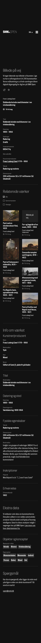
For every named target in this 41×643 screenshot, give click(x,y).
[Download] (4, 90)
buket (13, 560)
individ (30, 555)
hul (25, 560)
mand (20, 560)
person (6, 560)
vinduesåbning (24, 547)
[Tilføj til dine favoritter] (9, 90)
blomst (14, 547)
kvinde (6, 547)
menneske (21, 555)
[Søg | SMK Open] (10, 32)
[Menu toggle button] (37, 32)
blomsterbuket (9, 555)
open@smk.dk (8, 591)
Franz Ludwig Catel (10, 161)
